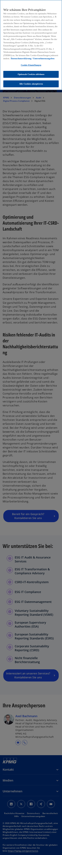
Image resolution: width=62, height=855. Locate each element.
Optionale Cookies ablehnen (31, 74)
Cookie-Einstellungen (31, 65)
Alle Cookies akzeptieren (31, 84)
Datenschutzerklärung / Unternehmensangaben (32, 58)
